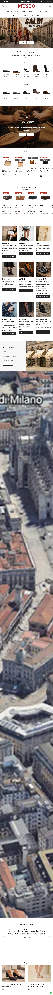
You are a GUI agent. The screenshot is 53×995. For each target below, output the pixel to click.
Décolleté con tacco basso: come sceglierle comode (12, 985)
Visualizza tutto (26, 153)
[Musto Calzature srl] (26, 6)
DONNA (17, 11)
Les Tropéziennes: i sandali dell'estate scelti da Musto (36, 985)
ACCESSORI (16, 15)
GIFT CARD (25, 15)
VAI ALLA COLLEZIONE (9, 256)
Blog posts (26, 963)
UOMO (23, 11)
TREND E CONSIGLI (35, 15)
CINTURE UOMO (26, 188)
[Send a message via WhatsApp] (50, 992)
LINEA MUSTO (31, 11)
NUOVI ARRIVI (8, 11)
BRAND (40, 11)
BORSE (46, 11)
